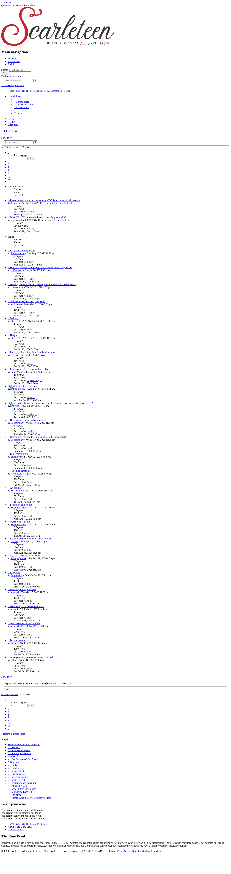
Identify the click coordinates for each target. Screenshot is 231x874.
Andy (29, 600)
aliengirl (15, 592)
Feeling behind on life (21, 504)
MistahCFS (16, 490)
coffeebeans (16, 270)
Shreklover (16, 456)
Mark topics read (9, 147)
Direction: (52, 683)
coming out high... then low (23, 386)
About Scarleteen (152, 851)
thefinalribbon (18, 253)
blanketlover (17, 287)
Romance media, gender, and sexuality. (29, 369)
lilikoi (29, 550)
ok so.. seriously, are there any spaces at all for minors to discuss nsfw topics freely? (51, 403)
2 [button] (8, 164)
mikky (30, 261)
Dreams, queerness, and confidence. (28, 420)
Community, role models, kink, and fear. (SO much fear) (38, 437)
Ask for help (14, 61)
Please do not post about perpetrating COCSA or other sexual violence (45, 200)
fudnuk (14, 643)
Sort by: (30, 683)
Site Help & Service (64, 203)
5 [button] (8, 172)
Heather (15, 203)
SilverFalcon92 (18, 321)
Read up (12, 58)
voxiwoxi (15, 406)
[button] (8, 152)
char (29, 363)
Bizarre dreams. (18, 640)
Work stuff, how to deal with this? (27, 606)
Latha (29, 346)
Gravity (14, 541)
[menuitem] (21, 101)
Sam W (14, 220)
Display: (8, 683)
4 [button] (8, 170)
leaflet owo (16, 304)
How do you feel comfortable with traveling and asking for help (41, 267)
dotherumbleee (18, 389)
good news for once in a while (25, 623)
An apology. (16, 487)
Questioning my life (20, 521)
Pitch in (11, 64)
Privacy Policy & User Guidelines (126, 851)
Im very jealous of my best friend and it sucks (32, 352)
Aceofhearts (16, 473)
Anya (29, 329)
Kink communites (19, 454)
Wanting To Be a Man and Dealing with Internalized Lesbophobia (43, 284)
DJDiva (14, 355)
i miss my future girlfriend (23, 589)
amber (30, 397)
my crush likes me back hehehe (25, 555)
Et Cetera (9, 131)
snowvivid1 (16, 575)
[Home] (57, 45)
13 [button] (9, 178)
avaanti (14, 609)
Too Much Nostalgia (20, 470)
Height (13, 335)
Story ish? (15, 572)
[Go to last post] (36, 211)
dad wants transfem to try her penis (27, 301)
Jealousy (14, 318)
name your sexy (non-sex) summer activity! (31, 657)
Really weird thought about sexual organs (30, 538)
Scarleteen (6, 2)
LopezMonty (17, 372)
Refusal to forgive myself (22, 250)
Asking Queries (18, 558)
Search (4, 69)
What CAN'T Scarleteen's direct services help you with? (38, 217)
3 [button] (8, 167)
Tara (29, 651)
